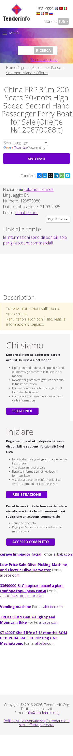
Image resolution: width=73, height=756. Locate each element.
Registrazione (26, 494)
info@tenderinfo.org (42, 712)
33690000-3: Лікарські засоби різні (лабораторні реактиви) (31, 588)
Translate (21, 147)
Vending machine (15, 606)
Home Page (16, 67)
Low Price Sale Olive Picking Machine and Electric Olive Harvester (33, 567)
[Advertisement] (36, 273)
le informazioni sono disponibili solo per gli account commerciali (35, 240)
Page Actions (57, 219)
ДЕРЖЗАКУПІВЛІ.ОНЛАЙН (22, 596)
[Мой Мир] (44, 175)
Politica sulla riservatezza (24, 720)
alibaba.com (63, 554)
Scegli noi (22, 411)
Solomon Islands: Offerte (27, 72)
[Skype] (67, 175)
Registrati (36, 158)
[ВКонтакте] (39, 175)
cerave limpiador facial (20, 554)
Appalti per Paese (46, 67)
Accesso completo (30, 541)
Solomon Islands (39, 189)
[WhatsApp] (61, 175)
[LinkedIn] (56, 175)
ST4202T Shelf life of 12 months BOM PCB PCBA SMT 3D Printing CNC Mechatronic (33, 637)
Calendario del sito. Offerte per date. (44, 722)
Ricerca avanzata (43, 59)
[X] (50, 175)
